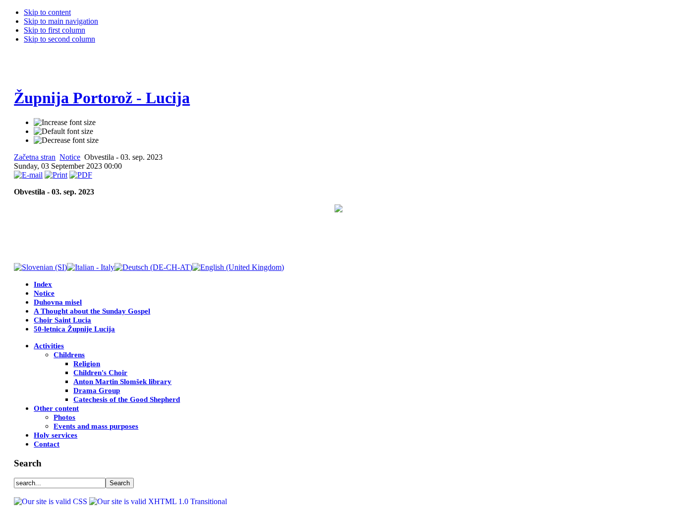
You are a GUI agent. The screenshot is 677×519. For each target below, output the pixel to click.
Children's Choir (100, 373)
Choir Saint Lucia (62, 320)
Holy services (55, 435)
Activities (49, 346)
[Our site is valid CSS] (51, 501)
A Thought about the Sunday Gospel (92, 311)
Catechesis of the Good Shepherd (126, 399)
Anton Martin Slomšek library (122, 382)
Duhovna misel (58, 302)
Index (43, 284)
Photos (64, 417)
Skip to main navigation (61, 21)
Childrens (69, 355)
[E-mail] (28, 175)
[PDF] (80, 175)
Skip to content (47, 12)
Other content (56, 408)
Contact (46, 444)
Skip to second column (59, 39)
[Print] (56, 175)
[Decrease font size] (66, 140)
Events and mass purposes (96, 426)
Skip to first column (54, 30)
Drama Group (96, 390)
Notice (69, 157)
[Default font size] (63, 131)
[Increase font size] (65, 122)
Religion (86, 364)
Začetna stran (35, 157)
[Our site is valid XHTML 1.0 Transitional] (158, 501)
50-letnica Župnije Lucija (74, 329)
